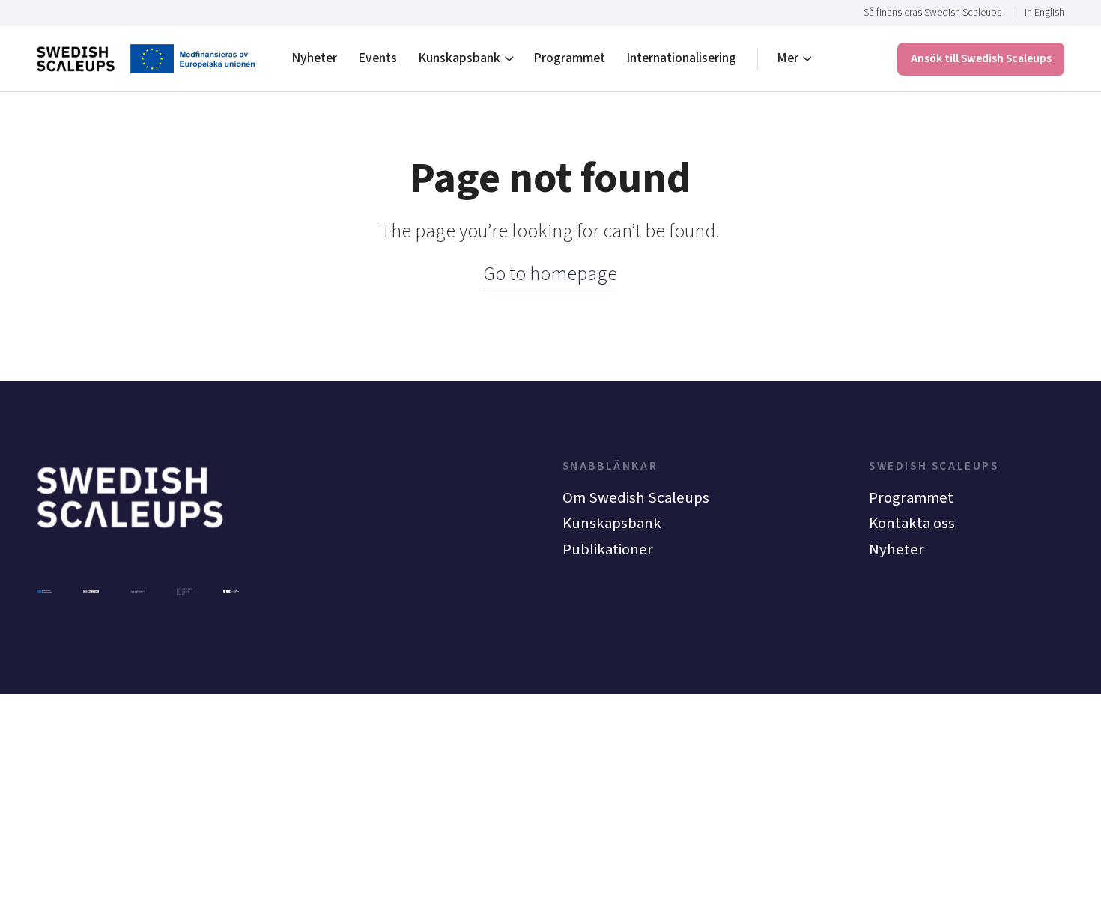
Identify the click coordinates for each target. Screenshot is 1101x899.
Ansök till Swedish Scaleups (981, 58)
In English (1044, 12)
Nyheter (314, 58)
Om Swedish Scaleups (635, 498)
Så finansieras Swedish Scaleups (932, 12)
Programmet (569, 58)
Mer (787, 58)
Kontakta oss (912, 523)
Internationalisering (681, 58)
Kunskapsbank (459, 58)
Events (377, 58)
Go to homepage (550, 274)
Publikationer (607, 549)
